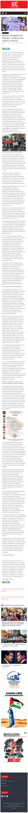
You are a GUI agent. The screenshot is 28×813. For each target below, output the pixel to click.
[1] (15, 277)
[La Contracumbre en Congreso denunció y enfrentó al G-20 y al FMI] (14, 630)
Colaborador (12, 42)
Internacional (5, 33)
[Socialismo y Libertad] (14, 1)
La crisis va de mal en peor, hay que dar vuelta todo (12, 598)
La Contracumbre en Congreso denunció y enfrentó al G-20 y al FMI (14, 645)
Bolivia (3, 44)
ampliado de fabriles (21, 42)
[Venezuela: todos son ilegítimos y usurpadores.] (14, 651)
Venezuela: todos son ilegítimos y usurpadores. (11, 665)
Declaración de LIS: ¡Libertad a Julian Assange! (12, 590)
